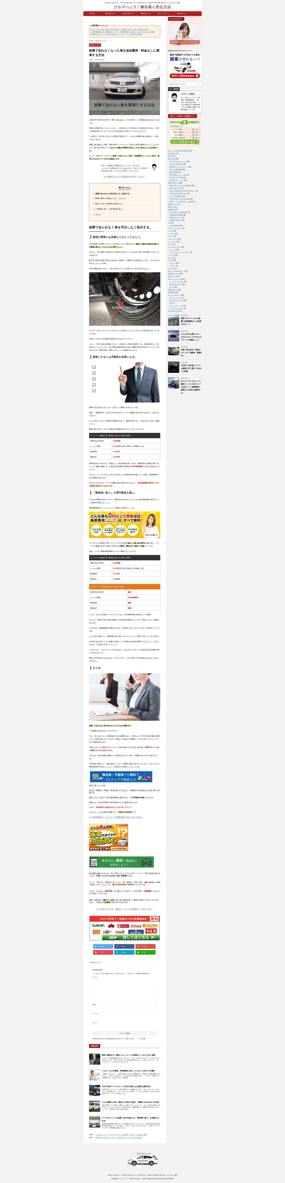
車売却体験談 (174, 172)
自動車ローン (172, 204)
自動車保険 (172, 292)
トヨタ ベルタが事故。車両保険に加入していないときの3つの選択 (128, 1071)
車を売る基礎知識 (175, 169)
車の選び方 (172, 276)
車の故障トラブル (175, 284)
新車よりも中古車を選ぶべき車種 (181, 201)
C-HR (170, 244)
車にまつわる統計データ (176, 271)
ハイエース (172, 249)
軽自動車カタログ (175, 217)
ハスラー (172, 266)
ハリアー (171, 233)
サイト (94, 1023)
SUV (169, 223)
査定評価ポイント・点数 (177, 175)
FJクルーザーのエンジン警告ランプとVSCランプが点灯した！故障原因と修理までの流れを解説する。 (191, 387)
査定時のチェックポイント (178, 167)
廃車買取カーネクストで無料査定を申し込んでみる (115, 817)
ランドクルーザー (174, 247)
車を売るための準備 (176, 177)
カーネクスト (106, 508)
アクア (170, 236)
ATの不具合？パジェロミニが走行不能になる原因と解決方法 (126, 1086)
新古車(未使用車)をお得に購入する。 (182, 191)
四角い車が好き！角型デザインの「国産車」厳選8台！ (191, 352)
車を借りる (172, 153)
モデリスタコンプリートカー (179, 252)
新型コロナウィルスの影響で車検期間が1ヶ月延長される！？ (191, 321)
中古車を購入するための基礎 (179, 199)
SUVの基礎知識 (174, 225)
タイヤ (171, 287)
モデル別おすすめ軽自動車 (178, 212)
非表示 (127, 187)
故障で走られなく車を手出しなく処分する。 (113, 194)
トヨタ (170, 231)
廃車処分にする (146, 13)
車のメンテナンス (163, 13)
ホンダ (170, 257)
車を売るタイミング (176, 180)
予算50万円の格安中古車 (178, 193)
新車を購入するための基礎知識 (180, 185)
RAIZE (170, 156)
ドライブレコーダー (176, 308)
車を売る (92, 13)
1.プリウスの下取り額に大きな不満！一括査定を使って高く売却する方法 (119, 30)
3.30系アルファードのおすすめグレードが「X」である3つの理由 (116, 34)
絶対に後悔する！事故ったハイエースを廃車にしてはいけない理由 (128, 1055)
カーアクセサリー (174, 295)
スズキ (170, 260)
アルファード (172, 239)
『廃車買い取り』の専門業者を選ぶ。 (109, 209)
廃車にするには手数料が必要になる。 (109, 204)
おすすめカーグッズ (176, 300)
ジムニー (172, 263)
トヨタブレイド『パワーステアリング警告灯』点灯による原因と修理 (121, 1135)
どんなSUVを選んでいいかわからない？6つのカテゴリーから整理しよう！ (191, 337)
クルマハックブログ (175, 228)
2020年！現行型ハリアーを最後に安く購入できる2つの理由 (191, 368)
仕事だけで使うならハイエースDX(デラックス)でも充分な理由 (118, 1137)
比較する (171, 207)
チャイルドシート (175, 298)
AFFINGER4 (169, 1178)
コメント (95, 977)
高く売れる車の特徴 (176, 164)
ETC (170, 303)
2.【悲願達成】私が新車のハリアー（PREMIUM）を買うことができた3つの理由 (122, 32)
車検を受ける (181, 13)
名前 (94, 1004)
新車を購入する (110, 13)
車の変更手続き (173, 311)
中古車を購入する (128, 13)
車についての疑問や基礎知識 (178, 151)
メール (95, 1014)
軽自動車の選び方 (175, 220)
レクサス (171, 268)
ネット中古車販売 (175, 196)
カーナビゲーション (176, 306)
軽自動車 (171, 209)
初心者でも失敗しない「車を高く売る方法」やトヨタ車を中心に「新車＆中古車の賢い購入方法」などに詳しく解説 (142, 1175)
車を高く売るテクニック (177, 161)
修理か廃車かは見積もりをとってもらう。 (111, 198)
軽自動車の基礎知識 (176, 215)
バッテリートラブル (176, 282)
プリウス (171, 255)
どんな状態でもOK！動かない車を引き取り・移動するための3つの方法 (130, 1102)
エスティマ (172, 241)
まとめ (97, 214)
